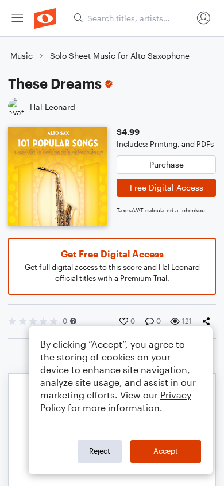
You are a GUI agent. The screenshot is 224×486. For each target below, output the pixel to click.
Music (21, 55)
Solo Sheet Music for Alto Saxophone (120, 55)
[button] (73, 321)
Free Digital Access (166, 187)
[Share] (208, 321)
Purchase (166, 164)
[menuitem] (17, 18)
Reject (99, 450)
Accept (165, 450)
